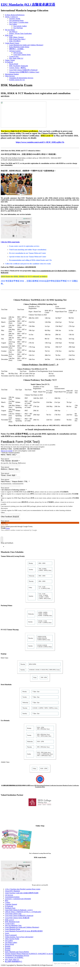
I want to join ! (14, 56)
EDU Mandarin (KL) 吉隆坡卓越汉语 (28, 4)
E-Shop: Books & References (14, 15)
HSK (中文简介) (15, 41)
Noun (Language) (11, 935)
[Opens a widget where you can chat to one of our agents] (65, 955)
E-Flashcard (9, 62)
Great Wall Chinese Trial (13, 913)
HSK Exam (9, 35)
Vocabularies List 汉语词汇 (14, 957)
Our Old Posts (18, 28)
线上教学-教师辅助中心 (13, 961)
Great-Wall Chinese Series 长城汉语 (17, 918)
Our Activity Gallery (20, 26)
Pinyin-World (13, 64)
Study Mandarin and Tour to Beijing (17, 952)
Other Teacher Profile (12, 939)
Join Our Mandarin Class (13, 925)
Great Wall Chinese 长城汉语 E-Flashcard (23, 70)
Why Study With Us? (16, 58)
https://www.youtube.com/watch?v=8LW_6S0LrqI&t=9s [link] (40, 142)
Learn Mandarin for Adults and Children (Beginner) (26, 45)
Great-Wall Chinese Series (22, 54)
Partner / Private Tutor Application (20, 33)
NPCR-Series (17, 53)
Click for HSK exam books (10, 242)
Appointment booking (12, 897)
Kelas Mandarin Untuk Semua (19, 47)
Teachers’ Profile (14, 18)
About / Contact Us (11, 17)
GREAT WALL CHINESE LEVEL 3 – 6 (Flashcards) (23, 912)
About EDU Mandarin (12, 891)
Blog (6, 900)
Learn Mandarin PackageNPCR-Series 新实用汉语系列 (24, 931)
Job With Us (13, 31)
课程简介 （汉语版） (17, 49)
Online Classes (10, 60)
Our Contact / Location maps (18, 22)
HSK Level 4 (9, 920)
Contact (7, 902)
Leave (7, 933)
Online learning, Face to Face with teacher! (19, 937)
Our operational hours (16, 20)
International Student (12, 74)
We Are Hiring (10, 30)
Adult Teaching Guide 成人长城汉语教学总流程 (21, 893)
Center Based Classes (12, 43)
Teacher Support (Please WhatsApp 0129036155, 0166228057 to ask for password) (32, 953)
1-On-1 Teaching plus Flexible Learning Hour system (22, 889)
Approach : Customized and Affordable (18, 899)
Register (7, 946)
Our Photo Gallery (11, 942)
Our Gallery (13, 24)
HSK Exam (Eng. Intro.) (17, 39)
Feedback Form (10, 908)
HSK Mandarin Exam (12, 922)
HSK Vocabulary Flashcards (18, 66)
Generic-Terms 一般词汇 (17, 68)
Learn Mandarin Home (12, 929)
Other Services (10, 76)
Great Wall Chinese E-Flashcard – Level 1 (19, 910)
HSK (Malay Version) (16, 37)
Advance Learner (15, 51)
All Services (9, 895)
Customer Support (11, 904)
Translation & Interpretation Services (21, 78)
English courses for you (17, 80)
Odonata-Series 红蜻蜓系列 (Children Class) (24, 72)
